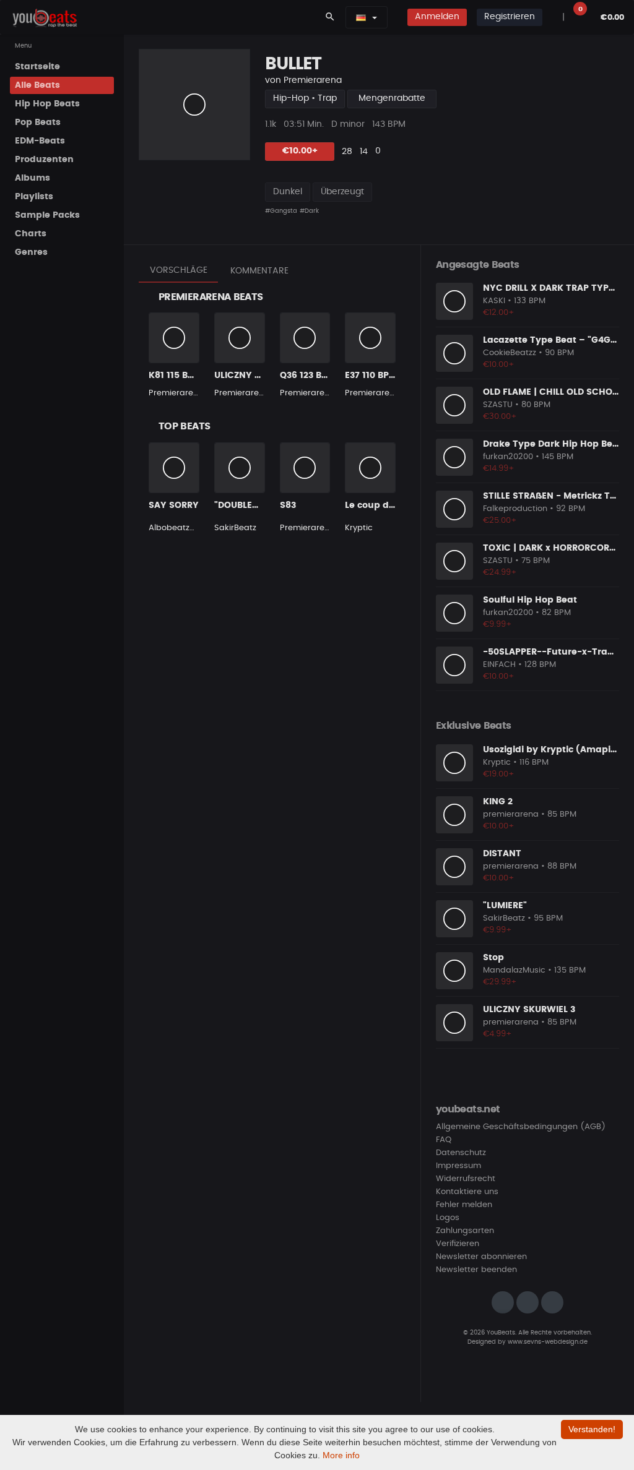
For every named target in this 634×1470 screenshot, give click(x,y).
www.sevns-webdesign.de (548, 1342)
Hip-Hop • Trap (305, 98)
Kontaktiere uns (467, 1192)
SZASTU (498, 405)
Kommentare (259, 271)
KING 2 (498, 801)
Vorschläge (178, 270)
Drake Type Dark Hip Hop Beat (552, 444)
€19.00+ (499, 774)
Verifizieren (457, 1244)
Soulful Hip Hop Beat (530, 600)
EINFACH (499, 665)
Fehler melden (464, 1205)
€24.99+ (500, 573)
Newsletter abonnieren (481, 1257)
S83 (288, 505)
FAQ (443, 1140)
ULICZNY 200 (242, 375)
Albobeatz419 (175, 528)
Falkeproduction (515, 509)
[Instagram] (503, 1302)
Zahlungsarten (465, 1231)
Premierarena (313, 80)
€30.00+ (500, 417)
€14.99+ (499, 469)
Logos (447, 1218)
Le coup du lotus (382, 505)
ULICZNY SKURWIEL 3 (529, 1009)
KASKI (494, 301)
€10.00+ (300, 151)
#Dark (309, 211)
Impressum (458, 1166)
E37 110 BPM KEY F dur (394, 375)
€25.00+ (500, 521)
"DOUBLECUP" (244, 505)
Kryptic (359, 528)
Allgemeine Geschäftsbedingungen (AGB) (521, 1127)
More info (341, 1455)
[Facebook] (527, 1302)
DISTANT (502, 853)
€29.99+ (500, 982)
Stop (493, 957)
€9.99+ (497, 625)
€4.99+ (497, 1034)
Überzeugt (342, 191)
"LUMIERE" (505, 905)
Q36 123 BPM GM (316, 375)
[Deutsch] (361, 17)
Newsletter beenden (476, 1270)
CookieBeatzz (509, 353)
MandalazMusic (514, 970)
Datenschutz (461, 1153)
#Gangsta (281, 211)
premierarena (511, 814)
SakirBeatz (235, 528)
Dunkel (287, 191)
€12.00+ (499, 313)
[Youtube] (552, 1302)
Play (194, 104)
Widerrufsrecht (465, 1179)
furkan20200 (508, 457)
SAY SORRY (174, 505)
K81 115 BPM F (179, 375)
